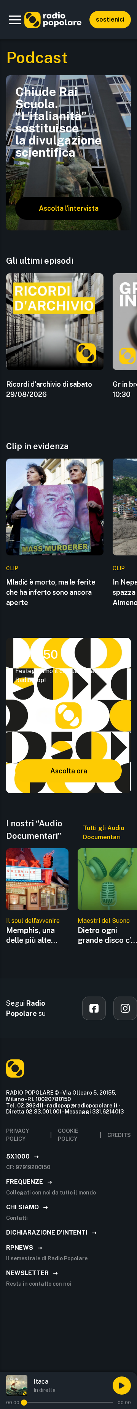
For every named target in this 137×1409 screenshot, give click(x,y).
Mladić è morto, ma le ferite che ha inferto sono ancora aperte (51, 592)
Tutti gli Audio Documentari (103, 832)
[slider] (24, 1403)
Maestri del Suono (104, 920)
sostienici (110, 19)
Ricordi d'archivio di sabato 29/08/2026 (49, 389)
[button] (15, 20)
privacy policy (17, 1135)
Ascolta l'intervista (69, 208)
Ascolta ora (68, 771)
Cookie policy (68, 1135)
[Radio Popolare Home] (52, 19)
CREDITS (119, 1135)
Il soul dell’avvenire (33, 920)
